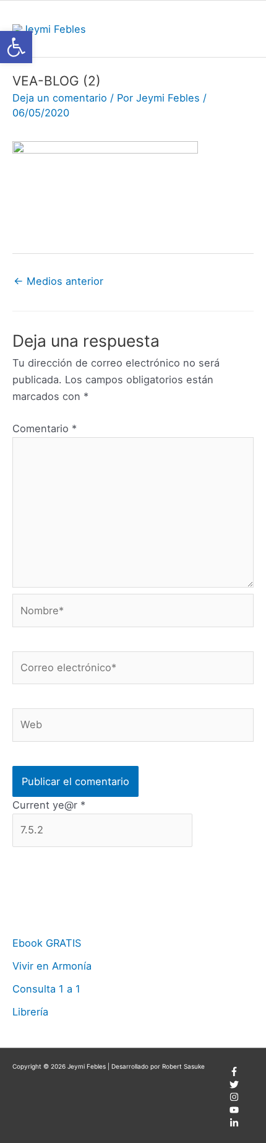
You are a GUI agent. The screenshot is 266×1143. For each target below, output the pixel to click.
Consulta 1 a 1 (46, 989)
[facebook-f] (234, 1073)
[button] (16, 47)
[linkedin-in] (234, 1125)
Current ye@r (48, 805)
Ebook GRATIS (46, 943)
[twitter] (234, 1086)
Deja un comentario (59, 98)
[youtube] (234, 1112)
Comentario (44, 428)
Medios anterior (58, 281)
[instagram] (234, 1099)
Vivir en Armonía (52, 966)
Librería (30, 1012)
